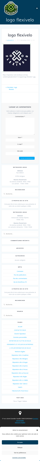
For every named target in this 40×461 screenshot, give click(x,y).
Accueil (20, 326)
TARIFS (20, 387)
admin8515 (10, 40)
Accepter (20, 442)
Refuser (20, 447)
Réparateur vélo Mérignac (20, 359)
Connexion (20, 271)
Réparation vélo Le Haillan (20, 380)
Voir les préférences (20, 452)
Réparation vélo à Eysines (20, 366)
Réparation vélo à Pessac (20, 369)
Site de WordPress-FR (20, 282)
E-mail (20, 144)
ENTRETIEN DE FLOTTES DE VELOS (20, 341)
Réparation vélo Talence (20, 384)
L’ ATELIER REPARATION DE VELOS (20, 348)
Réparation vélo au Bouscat (20, 373)
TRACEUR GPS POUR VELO (20, 391)
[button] (37, 430)
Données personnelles (19, 458)
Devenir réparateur (20, 334)
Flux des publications (20, 275)
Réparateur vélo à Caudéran (20, 355)
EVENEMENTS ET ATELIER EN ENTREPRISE (20, 344)
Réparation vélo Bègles (20, 376)
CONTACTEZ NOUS (20, 330)
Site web (20, 151)
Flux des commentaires (20, 278)
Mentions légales (20, 351)
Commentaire (20, 116)
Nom (20, 137)
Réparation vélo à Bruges (20, 362)
